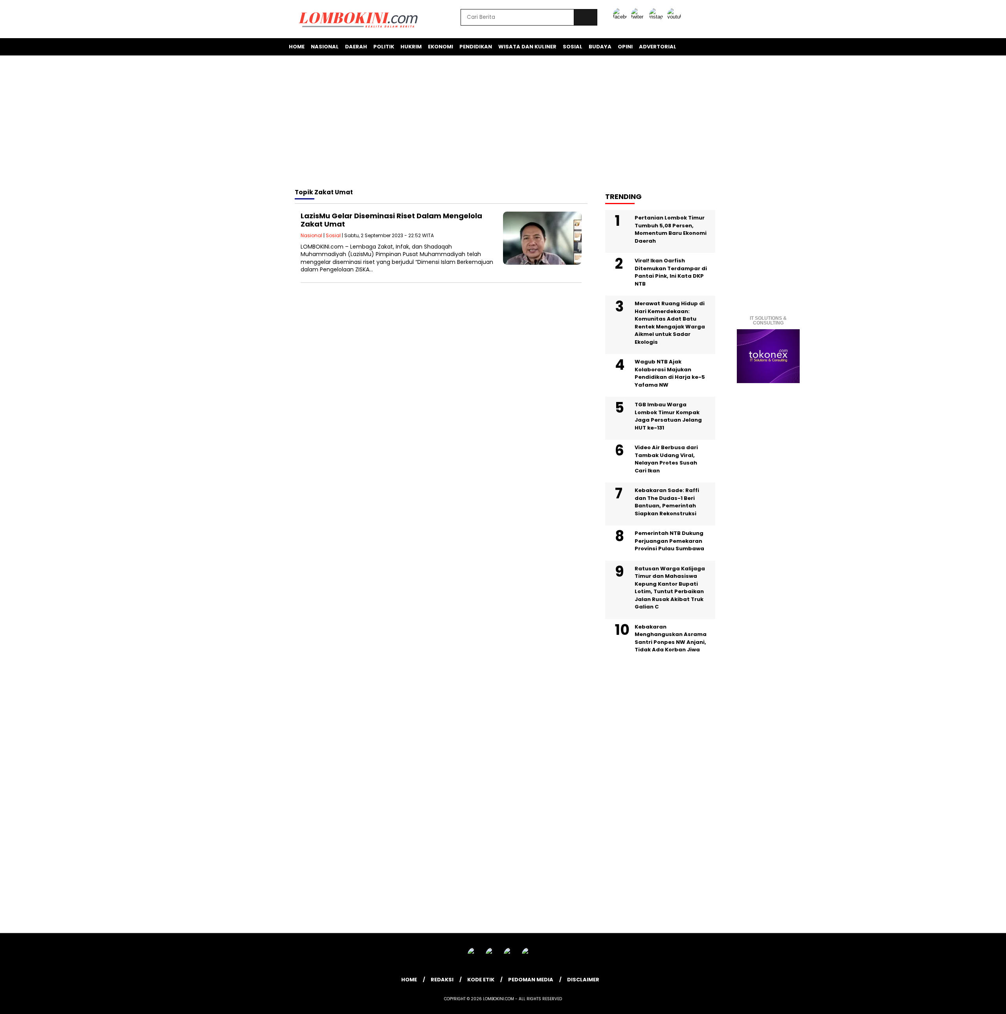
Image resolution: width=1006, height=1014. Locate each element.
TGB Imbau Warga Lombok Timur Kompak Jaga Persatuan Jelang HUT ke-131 (668, 416)
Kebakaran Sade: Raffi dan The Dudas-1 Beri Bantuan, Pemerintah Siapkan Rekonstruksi (667, 502)
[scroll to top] (969, 1002)
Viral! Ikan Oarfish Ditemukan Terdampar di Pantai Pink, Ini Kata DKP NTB (671, 272)
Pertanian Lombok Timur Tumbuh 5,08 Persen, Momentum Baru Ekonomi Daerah (671, 229)
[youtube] (675, 17)
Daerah (356, 46)
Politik (383, 46)
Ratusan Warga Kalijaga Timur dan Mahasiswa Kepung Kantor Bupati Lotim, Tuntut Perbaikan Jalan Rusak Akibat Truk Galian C (670, 588)
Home (297, 46)
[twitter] (639, 17)
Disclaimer (583, 979)
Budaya (600, 46)
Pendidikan (475, 46)
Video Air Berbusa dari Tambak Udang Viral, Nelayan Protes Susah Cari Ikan (666, 459)
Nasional (325, 46)
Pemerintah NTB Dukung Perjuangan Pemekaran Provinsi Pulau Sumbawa (669, 540)
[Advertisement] (503, 123)
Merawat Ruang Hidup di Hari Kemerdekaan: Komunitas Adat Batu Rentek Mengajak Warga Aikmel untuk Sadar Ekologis (670, 323)
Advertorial (657, 46)
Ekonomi (440, 46)
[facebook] (621, 17)
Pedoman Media (530, 979)
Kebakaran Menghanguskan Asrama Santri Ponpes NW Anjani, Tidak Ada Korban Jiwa (671, 638)
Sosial (572, 46)
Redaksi (442, 979)
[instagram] (657, 17)
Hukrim (411, 46)
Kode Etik (480, 979)
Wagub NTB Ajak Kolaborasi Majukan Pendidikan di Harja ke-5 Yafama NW (670, 373)
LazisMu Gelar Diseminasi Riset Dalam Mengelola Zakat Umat (391, 220)
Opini (625, 46)
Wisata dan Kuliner (527, 46)
